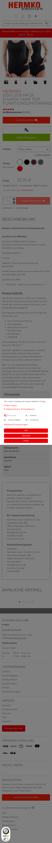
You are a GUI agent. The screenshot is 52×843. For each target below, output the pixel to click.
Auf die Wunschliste (25, 120)
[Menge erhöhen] (14, 199)
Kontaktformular (17, 638)
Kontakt (6, 705)
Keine (26, 441)
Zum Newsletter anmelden (26, 797)
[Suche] (46, 23)
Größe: (7, 149)
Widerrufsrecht (10, 817)
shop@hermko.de (11, 629)
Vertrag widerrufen (13, 728)
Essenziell (12, 415)
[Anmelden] (22, 16)
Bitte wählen (26, 149)
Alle (26, 430)
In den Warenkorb (31, 200)
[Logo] (26, 6)
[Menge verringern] (14, 202)
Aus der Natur (9, 683)
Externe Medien (14, 420)
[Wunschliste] (16, 16)
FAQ (4, 717)
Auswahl (26, 435)
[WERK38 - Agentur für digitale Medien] (33, 808)
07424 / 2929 (8, 648)
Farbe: (9, 165)
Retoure (6, 713)
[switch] (5, 839)
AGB (4, 813)
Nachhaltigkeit (10, 675)
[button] (20, 162)
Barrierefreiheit (10, 829)
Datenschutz (9, 825)
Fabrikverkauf (9, 679)
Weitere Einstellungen (16, 424)
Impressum (8, 821)
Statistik (33, 415)
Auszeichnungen (11, 691)
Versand (6, 721)
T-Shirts (6, 671)
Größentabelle (42, 155)
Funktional (34, 420)
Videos (5, 687)
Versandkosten (27, 190)
